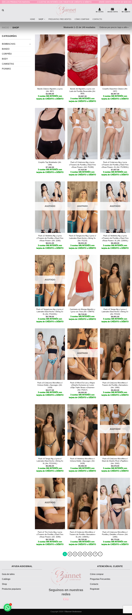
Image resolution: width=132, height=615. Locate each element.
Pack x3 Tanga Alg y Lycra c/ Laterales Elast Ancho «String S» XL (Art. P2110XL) (50, 461)
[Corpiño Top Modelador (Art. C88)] (50, 133)
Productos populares (11, 589)
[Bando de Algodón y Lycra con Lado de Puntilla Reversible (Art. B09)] (82, 60)
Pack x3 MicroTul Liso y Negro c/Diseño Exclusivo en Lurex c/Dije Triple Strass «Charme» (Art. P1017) (82, 386)
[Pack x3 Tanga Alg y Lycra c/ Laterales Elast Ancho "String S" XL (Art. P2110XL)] (50, 430)
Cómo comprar (82, 19)
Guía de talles (8, 574)
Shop (41, 19)
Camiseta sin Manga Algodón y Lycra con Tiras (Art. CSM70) (82, 310)
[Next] (100, 554)
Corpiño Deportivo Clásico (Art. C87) (115, 90)
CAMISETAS (8, 64)
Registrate (94, 589)
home (32, 19)
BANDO (5, 49)
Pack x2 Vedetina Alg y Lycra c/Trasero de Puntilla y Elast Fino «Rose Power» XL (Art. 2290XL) (115, 238)
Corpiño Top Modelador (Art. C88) (49, 163)
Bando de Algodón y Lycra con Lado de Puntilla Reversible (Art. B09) (82, 91)
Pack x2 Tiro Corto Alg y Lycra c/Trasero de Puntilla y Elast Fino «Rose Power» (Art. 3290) (49, 534)
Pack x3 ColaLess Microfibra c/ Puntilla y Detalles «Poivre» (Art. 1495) (115, 534)
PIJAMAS (6, 69)
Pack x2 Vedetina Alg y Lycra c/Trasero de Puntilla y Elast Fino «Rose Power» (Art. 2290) (49, 238)
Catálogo (6, 579)
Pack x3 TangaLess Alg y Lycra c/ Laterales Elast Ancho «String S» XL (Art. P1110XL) (49, 311)
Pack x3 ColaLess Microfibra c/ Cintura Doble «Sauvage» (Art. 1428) (50, 385)
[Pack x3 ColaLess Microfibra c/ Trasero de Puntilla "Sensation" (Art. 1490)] (115, 354)
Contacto (97, 19)
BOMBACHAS (8, 44)
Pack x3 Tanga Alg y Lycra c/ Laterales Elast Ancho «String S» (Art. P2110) (115, 311)
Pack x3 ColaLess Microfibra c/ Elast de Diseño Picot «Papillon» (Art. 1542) (115, 461)
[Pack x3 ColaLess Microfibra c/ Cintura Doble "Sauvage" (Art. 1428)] (50, 354)
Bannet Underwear (73, 611)
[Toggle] (30, 44)
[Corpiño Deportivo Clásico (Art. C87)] (115, 60)
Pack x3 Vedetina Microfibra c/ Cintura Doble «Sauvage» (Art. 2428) (82, 461)
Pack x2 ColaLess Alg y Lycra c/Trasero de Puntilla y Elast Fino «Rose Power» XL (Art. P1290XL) (115, 164)
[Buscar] (3, 10)
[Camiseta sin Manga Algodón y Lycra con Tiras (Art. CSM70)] (82, 280)
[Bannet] (66, 10)
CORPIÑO (7, 54)
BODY (5, 59)
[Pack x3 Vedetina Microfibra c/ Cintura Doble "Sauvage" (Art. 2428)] (82, 430)
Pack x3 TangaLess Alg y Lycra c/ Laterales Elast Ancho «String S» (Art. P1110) (82, 238)
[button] (7, 607)
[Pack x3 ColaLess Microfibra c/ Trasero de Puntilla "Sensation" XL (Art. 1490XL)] (82, 503)
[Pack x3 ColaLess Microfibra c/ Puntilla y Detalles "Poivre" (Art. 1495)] (115, 503)
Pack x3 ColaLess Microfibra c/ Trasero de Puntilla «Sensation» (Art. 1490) (115, 385)
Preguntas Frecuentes (59, 19)
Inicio (5, 27)
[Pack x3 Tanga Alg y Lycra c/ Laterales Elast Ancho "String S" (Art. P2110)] (115, 280)
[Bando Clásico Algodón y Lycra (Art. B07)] (50, 60)
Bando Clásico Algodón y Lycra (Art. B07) (50, 90)
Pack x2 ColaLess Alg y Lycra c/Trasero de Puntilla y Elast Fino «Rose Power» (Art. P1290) (82, 164)
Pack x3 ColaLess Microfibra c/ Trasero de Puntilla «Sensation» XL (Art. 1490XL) (82, 534)
